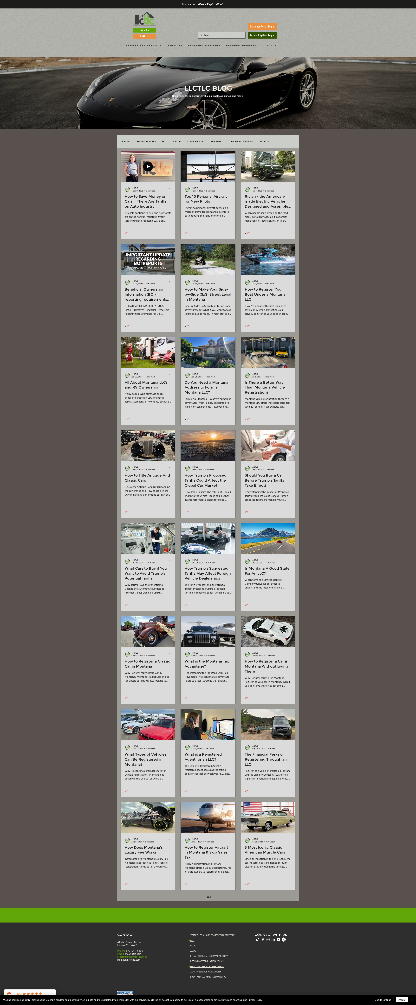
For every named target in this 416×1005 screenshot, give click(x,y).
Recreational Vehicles (242, 141)
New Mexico (217, 141)
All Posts (125, 141)
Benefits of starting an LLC (151, 141)
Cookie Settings (383, 999)
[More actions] (171, 189)
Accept (401, 999)
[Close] (412, 999)
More (263, 141)
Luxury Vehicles (195, 141)
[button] (291, 142)
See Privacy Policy (252, 999)
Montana (176, 141)
